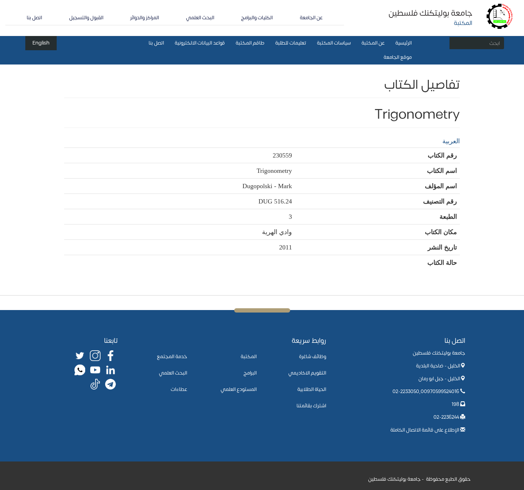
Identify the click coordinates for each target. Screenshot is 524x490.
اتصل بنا (34, 18)
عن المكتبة (373, 43)
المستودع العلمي (239, 389)
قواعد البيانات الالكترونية (200, 43)
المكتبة (249, 356)
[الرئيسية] (500, 16)
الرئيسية (403, 43)
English (41, 43)
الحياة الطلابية (311, 389)
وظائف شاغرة (312, 356)
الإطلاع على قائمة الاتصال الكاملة (424, 430)
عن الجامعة (311, 18)
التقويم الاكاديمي (307, 373)
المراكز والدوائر (144, 18)
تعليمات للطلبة (290, 43)
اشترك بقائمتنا (311, 406)
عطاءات (179, 389)
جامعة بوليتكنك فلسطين (430, 13)
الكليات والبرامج (257, 18)
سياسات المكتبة (334, 43)
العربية (451, 141)
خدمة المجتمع (172, 356)
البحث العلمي (200, 18)
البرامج (250, 373)
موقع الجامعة (398, 57)
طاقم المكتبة (250, 43)
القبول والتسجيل (86, 18)
